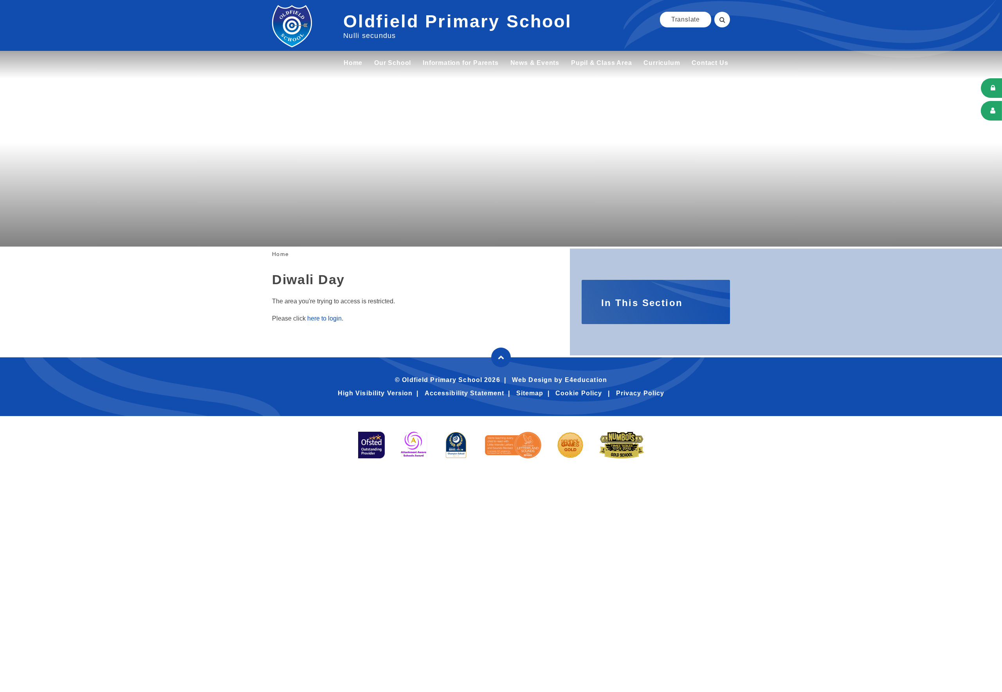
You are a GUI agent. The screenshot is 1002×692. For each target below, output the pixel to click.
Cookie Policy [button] (578, 393)
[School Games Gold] (570, 445)
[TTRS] (621, 445)
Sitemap (530, 393)
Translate (685, 19)
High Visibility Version (375, 393)
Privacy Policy (640, 393)
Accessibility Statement (465, 393)
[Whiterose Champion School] (456, 445)
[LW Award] (513, 445)
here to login (324, 318)
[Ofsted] (371, 445)
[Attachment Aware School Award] (413, 445)
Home (280, 254)
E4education (586, 380)
